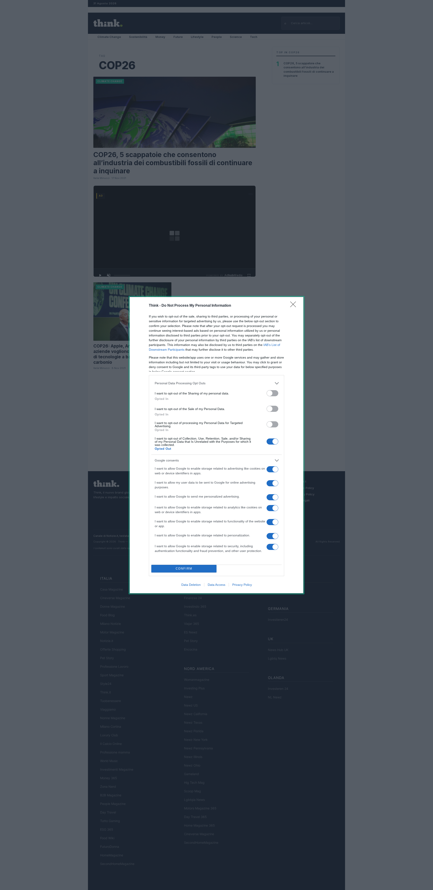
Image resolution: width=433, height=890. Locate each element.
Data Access (216, 584)
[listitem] (216, 383)
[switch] (272, 393)
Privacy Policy (242, 584)
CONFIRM (184, 568)
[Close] (294, 305)
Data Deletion (191, 584)
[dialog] (216, 445)
